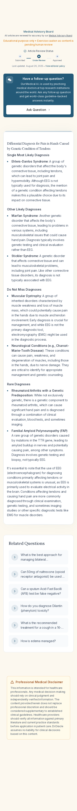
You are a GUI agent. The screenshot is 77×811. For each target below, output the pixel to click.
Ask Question (36, 109)
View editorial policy (55, 66)
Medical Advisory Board (38, 31)
